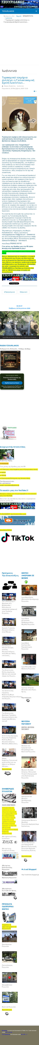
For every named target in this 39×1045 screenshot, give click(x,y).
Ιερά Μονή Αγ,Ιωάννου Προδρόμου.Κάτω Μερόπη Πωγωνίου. (28, 621)
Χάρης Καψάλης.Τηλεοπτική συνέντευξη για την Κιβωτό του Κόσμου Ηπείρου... (9, 762)
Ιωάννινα (9, 18)
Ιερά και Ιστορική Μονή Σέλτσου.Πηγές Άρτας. (29, 690)
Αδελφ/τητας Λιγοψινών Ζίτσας (8, 849)
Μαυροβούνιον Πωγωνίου (7, 986)
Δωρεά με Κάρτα (12, 383)
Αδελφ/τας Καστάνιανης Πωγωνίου (7, 867)
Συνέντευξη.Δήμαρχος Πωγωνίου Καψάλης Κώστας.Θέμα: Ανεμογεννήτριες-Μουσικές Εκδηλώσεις (10, 740)
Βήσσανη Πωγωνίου (9, 878)
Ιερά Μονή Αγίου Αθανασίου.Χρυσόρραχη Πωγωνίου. (30, 599)
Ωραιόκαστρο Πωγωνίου (7, 945)
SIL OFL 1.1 (24, 1034)
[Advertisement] (19, 44)
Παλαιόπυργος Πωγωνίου (7, 966)
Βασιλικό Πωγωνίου (9, 1007)
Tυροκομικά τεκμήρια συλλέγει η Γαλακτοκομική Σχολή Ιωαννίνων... (18, 80)
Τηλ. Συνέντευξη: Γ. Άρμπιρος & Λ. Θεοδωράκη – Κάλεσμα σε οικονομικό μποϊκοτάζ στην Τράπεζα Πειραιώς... (9, 607)
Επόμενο (23, 292)
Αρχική (18, 16)
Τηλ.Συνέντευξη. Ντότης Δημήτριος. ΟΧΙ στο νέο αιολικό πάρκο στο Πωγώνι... (9, 673)
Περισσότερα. (27, 698)
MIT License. (9, 1032)
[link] (19, 469)
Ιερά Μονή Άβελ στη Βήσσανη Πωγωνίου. (29, 668)
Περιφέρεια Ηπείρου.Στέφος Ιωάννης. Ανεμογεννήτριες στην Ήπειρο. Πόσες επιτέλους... (9, 650)
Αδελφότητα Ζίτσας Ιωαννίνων (9, 837)
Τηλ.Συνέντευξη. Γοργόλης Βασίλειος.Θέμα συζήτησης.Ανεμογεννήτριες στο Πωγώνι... (12, 694)
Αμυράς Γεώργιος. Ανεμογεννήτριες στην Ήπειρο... (8, 630)
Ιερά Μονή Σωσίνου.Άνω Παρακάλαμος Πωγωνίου (27, 646)
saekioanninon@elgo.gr (9, 240)
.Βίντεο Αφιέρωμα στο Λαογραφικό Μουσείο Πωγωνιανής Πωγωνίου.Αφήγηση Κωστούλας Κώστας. (29, 846)
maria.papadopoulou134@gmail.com (13, 234)
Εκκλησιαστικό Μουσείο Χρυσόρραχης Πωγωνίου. (27, 799)
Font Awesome (6, 1034)
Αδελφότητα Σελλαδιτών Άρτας (9, 889)
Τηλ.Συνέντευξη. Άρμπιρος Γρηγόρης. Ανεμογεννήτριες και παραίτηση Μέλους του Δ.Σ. (9, 717)
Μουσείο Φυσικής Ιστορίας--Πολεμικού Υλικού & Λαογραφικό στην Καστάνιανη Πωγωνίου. (29, 774)
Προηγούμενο (10, 292)
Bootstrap (4, 1030)
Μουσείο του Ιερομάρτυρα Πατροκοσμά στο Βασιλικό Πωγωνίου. (29, 749)
